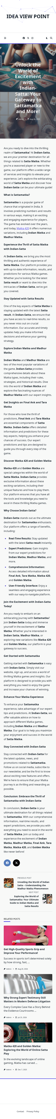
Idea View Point (28, 16)
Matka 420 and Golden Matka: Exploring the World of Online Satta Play (26, 1049)
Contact (20, 1111)
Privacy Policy (33, 1111)
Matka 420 (23, 228)
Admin (21, 119)
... (29, 962)
